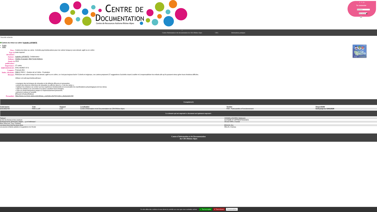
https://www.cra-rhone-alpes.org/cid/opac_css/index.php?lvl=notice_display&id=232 (44, 96)
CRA (216, 33)
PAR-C (17, 72)
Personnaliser (232, 209)
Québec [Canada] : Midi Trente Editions (29, 59)
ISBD (4, 47)
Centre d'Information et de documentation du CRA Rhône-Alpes (182, 33)
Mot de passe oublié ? (361, 20)
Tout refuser (219, 209)
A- (360, 2)
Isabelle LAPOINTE (30, 43)
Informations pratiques (238, 33)
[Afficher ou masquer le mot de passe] (366, 13)
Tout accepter (206, 209)
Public (4, 45)
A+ (364, 2)
